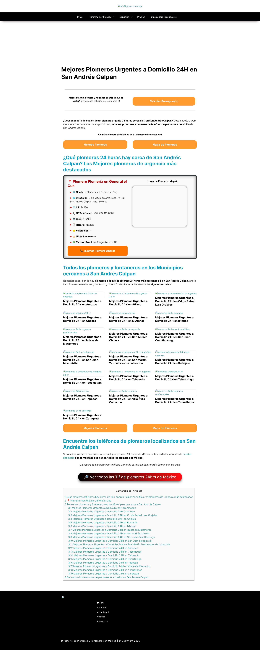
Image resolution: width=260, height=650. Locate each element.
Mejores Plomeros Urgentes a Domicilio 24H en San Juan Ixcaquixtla (110, 540)
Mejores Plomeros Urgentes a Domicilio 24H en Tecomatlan (105, 551)
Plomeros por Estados (100, 17)
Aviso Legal (103, 612)
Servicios (124, 17)
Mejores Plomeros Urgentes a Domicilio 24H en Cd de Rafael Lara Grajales (112, 515)
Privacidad (102, 621)
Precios (141, 17)
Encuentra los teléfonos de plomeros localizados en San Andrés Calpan (106, 577)
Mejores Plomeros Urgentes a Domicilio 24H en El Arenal (102, 522)
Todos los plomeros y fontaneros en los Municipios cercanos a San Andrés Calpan (113, 504)
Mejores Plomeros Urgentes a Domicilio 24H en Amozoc (102, 507)
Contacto (101, 607)
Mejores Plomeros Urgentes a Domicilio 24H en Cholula (102, 518)
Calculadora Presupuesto (164, 17)
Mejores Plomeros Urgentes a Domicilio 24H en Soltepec (103, 548)
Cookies (101, 617)
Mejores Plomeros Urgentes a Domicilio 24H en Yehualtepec (105, 570)
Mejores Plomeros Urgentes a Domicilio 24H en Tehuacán (103, 555)
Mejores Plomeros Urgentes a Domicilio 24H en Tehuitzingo (105, 559)
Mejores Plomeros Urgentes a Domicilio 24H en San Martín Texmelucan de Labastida (119, 544)
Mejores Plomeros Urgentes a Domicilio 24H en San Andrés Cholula (109, 533)
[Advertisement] (130, 41)
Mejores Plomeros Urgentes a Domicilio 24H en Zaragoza (103, 573)
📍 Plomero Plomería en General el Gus (88, 500)
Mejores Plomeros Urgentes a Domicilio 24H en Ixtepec (102, 526)
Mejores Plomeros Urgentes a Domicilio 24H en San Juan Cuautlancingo (111, 537)
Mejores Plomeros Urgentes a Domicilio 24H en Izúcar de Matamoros (109, 529)
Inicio (80, 17)
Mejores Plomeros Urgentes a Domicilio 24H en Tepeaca (103, 562)
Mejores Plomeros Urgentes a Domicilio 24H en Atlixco (101, 511)
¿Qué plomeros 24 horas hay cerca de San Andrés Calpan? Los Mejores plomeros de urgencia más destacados (129, 497)
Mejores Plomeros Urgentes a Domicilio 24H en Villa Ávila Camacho (109, 566)
